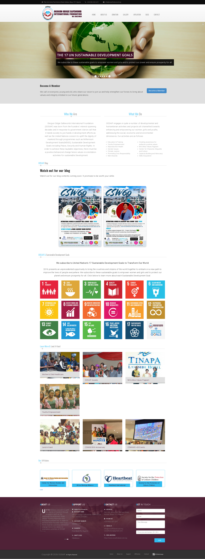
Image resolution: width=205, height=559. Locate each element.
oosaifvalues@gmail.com (113, 531)
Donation (115, 14)
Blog (147, 14)
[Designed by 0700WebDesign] (158, 554)
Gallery (125, 14)
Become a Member (157, 91)
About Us (103, 14)
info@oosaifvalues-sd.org (113, 2)
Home (94, 14)
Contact (157, 14)
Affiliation (137, 14)
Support (128, 554)
